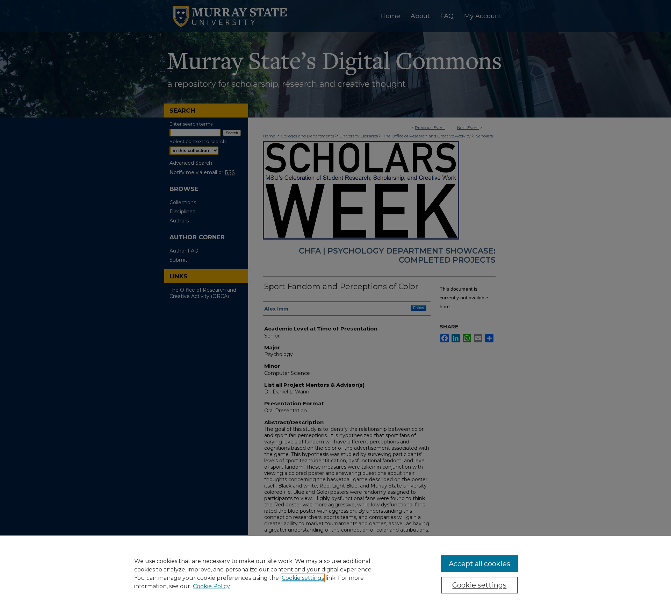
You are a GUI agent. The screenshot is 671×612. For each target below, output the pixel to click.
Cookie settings (303, 578)
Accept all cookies (479, 564)
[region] (335, 573)
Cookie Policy (211, 586)
